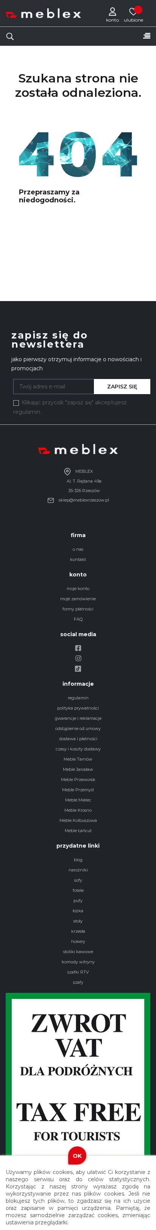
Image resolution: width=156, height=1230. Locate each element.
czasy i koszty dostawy (78, 749)
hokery (78, 941)
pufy (78, 900)
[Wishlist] (133, 11)
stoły (78, 921)
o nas (78, 549)
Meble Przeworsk (78, 779)
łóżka (78, 910)
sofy (78, 880)
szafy (78, 982)
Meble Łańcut (78, 830)
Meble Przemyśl (78, 789)
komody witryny (78, 961)
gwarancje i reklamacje (78, 718)
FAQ (78, 619)
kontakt (78, 559)
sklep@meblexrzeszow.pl (83, 500)
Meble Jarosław (78, 769)
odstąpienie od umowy (78, 728)
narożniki (78, 870)
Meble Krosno (78, 810)
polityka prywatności (78, 708)
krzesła (78, 931)
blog (78, 859)
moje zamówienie (78, 598)
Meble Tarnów (78, 759)
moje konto (78, 588)
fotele (78, 890)
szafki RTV (78, 972)
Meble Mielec (78, 800)
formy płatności (78, 609)
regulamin (78, 697)
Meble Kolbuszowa (78, 820)
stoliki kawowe (78, 951)
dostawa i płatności (78, 738)
